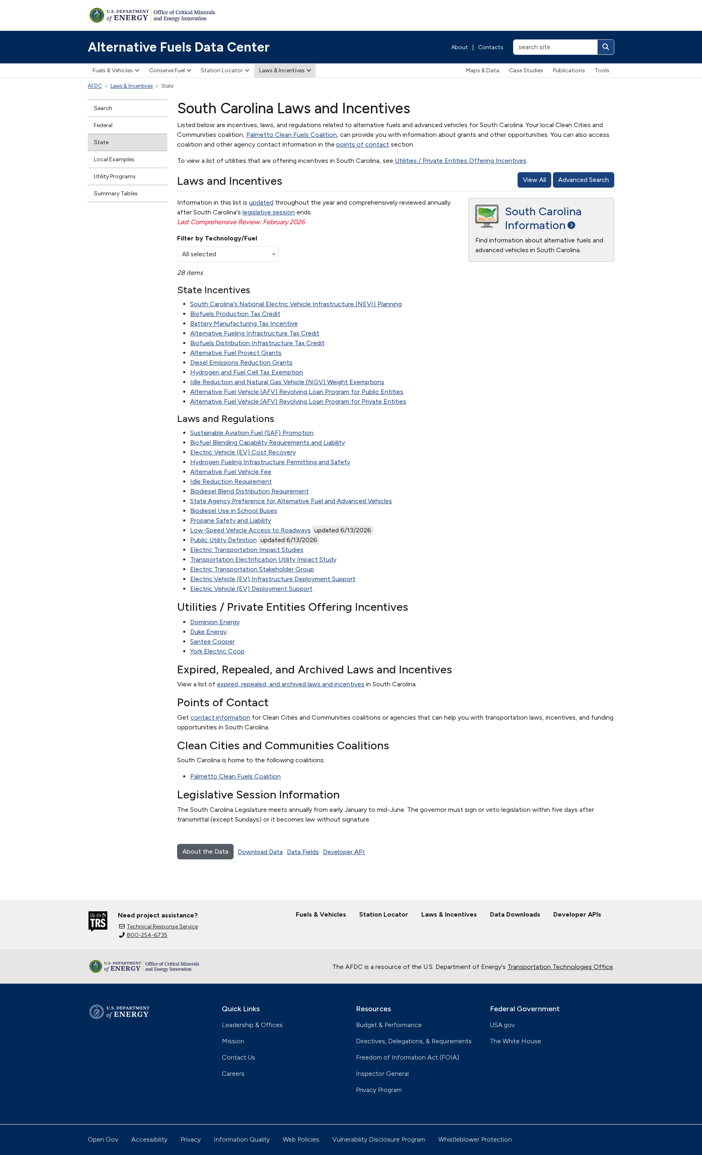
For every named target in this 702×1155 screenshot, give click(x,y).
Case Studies (526, 70)
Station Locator (222, 70)
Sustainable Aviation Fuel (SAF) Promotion (252, 433)
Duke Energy (208, 632)
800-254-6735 (147, 935)
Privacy (190, 1139)
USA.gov (502, 1025)
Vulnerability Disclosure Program (378, 1139)
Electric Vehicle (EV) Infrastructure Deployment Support (272, 579)
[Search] (605, 47)
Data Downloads (515, 914)
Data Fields (303, 852)
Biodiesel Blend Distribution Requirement (249, 491)
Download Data (260, 852)
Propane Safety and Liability (230, 520)
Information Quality (242, 1139)
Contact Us (238, 1057)
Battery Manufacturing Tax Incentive (244, 323)
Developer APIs (577, 914)
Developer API (344, 852)
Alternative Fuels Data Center (179, 47)
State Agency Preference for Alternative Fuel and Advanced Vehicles (291, 501)
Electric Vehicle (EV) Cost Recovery (243, 452)
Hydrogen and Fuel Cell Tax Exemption (246, 372)
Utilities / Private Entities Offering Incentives (460, 160)
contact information (220, 717)
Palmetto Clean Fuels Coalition (291, 134)
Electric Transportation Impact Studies (246, 550)
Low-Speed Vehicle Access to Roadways (250, 530)
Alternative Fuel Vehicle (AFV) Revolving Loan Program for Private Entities (298, 401)
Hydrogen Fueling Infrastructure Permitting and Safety (270, 462)
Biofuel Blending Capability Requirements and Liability (267, 442)
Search (103, 108)
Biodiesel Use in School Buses (233, 511)
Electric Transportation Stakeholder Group (252, 569)
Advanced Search (583, 180)
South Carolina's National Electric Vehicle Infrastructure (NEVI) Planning (296, 304)
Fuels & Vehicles (113, 70)
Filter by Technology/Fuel (217, 238)
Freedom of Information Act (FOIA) (407, 1057)
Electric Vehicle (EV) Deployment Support (251, 589)
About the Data (205, 851)
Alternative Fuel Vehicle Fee (230, 472)
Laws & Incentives (282, 70)
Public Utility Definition (223, 540)
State (101, 142)
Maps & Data (482, 70)
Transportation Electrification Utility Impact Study (263, 559)
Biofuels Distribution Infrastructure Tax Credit (257, 343)
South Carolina (543, 218)
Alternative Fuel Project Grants (236, 353)
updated (261, 202)
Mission (233, 1041)
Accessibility (149, 1139)
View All (534, 180)
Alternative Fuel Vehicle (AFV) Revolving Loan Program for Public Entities (296, 392)
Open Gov (103, 1139)
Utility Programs (115, 176)
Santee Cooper (212, 641)
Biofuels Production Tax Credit (235, 314)
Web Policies (301, 1139)
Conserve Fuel (167, 70)
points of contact (362, 144)
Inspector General (382, 1073)
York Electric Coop (217, 651)
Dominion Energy (215, 622)
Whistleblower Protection (475, 1139)
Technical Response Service (162, 926)
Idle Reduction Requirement (231, 481)
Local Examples (114, 159)
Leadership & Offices (252, 1025)
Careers (233, 1073)
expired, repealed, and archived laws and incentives (290, 684)
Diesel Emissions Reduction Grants (241, 362)
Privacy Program (379, 1090)
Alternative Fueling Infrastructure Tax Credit (254, 333)
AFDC (95, 86)
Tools (602, 70)
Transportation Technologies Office (560, 967)
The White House (515, 1041)
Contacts (490, 47)
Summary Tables (116, 193)
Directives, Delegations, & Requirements (414, 1041)
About (459, 47)
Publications (569, 70)
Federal (103, 125)
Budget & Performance (389, 1025)
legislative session (269, 212)
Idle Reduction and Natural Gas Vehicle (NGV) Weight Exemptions (287, 382)
